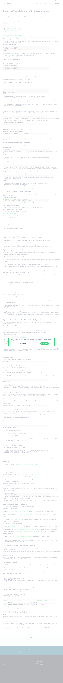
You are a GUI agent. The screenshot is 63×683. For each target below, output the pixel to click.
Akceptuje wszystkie (44, 343)
